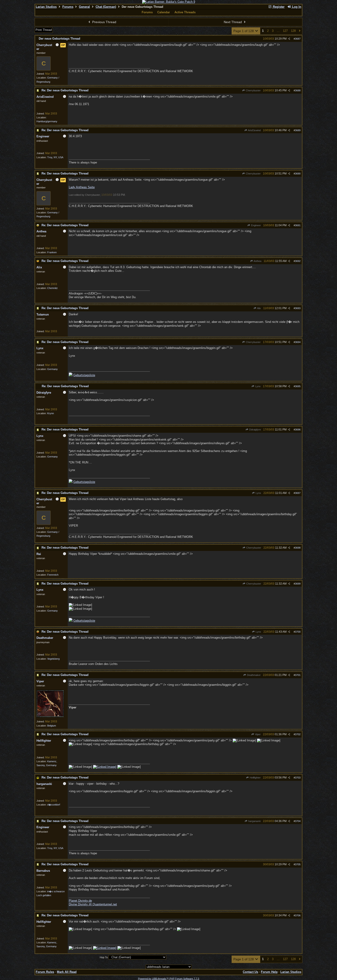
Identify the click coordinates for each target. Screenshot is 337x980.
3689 (298, 130)
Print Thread (44, 30)
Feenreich (52, 574)
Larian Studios (46, 6)
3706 (298, 915)
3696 (298, 429)
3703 (298, 777)
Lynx (257, 386)
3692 (298, 261)
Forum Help (269, 972)
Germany (52, 369)
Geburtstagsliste (84, 375)
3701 (298, 675)
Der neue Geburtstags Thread (59, 38)
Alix (259, 308)
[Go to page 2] (299, 31)
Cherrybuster (253, 90)
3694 (298, 342)
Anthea (257, 261)
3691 (298, 225)
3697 (298, 493)
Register (278, 6)
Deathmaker (253, 675)
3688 (298, 90)
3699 (298, 583)
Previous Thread (103, 22)
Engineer (255, 225)
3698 (298, 547)
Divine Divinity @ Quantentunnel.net (93, 904)
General (84, 6)
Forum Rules (45, 972)
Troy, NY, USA (55, 157)
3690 (298, 173)
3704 (298, 821)
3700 (298, 631)
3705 (298, 864)
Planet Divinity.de (80, 900)
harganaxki (254, 821)
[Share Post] (289, 39)
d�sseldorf (53, 804)
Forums (67, 6)
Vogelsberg (53, 658)
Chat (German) (106, 6)
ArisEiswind (254, 130)
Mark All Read (67, 972)
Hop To (104, 957)
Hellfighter (255, 777)
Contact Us (250, 972)
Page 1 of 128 (244, 31)
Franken (52, 252)
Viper (257, 734)
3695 (298, 386)
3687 (298, 38)
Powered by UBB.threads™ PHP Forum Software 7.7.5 (168, 978)
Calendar (163, 12)
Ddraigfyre (255, 429)
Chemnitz (52, 288)
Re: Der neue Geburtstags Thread (64, 90)
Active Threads (185, 12)
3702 (298, 734)
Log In (296, 6)
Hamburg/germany (46, 121)
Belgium (51, 725)
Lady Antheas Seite (82, 187)
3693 (298, 308)
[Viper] (50, 716)
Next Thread (233, 22)
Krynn (50, 413)
